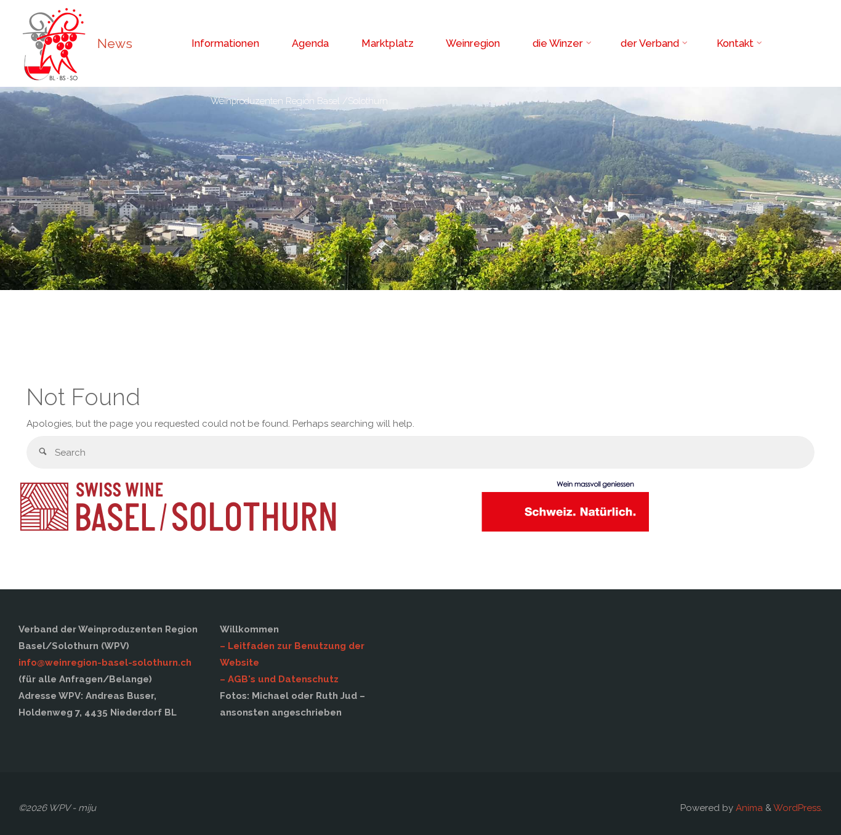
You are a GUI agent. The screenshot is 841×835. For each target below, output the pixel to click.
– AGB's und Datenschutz (279, 679)
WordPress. (798, 807)
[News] (53, 43)
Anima (748, 807)
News (114, 43)
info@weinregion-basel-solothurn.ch (104, 662)
